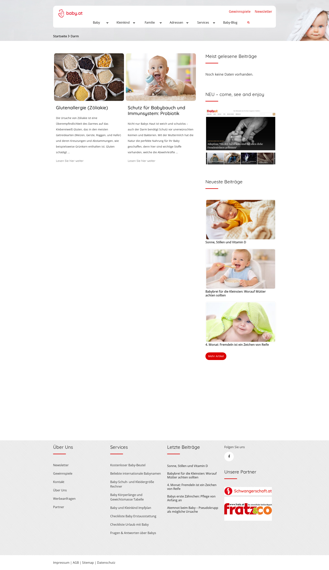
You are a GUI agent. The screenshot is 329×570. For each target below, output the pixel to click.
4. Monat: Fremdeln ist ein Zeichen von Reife (237, 344)
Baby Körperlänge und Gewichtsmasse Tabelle (127, 497)
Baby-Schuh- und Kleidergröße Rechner (132, 484)
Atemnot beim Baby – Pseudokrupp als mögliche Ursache (192, 510)
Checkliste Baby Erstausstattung (133, 516)
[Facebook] (229, 456)
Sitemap (88, 562)
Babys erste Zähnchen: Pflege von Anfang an (191, 498)
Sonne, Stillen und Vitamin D (225, 242)
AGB (76, 562)
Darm (75, 36)
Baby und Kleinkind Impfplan (130, 508)
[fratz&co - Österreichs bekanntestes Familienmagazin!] (248, 519)
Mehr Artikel (216, 356)
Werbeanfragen (64, 499)
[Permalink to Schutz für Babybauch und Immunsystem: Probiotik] (161, 99)
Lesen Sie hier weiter (70, 161)
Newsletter (263, 11)
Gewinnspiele (240, 11)
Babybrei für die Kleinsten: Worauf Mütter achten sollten (235, 293)
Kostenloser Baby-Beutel (127, 465)
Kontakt (58, 482)
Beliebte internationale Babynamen (135, 473)
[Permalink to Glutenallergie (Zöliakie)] (89, 99)
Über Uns (60, 490)
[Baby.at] (70, 12)
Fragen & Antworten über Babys (133, 533)
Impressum (61, 562)
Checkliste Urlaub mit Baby (129, 524)
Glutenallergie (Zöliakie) (82, 107)
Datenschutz (106, 562)
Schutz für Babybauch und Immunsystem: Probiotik (156, 110)
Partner (58, 507)
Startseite (60, 36)
